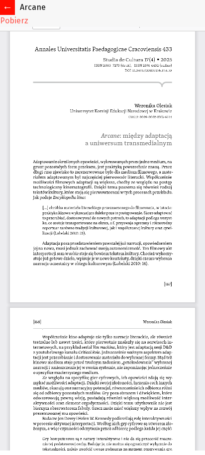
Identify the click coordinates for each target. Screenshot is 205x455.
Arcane (33, 7)
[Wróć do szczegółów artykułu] (7, 7)
